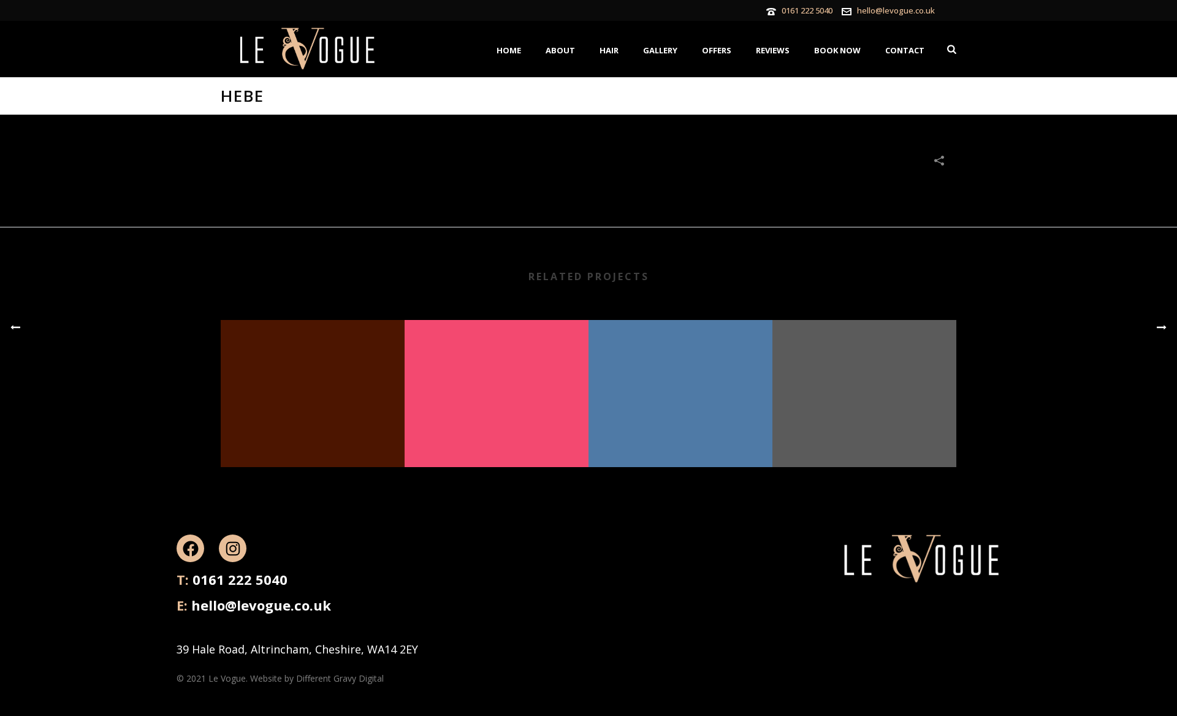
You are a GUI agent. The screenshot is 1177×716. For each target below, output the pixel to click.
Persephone (864, 435)
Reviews (773, 50)
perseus (496, 435)
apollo (312, 435)
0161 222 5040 (807, 10)
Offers (716, 50)
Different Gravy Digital (340, 678)
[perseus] (496, 369)
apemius (680, 435)
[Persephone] (864, 369)
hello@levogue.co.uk (896, 10)
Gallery (660, 50)
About (560, 50)
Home (509, 50)
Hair (609, 50)
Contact (904, 50)
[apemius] (680, 369)
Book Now (837, 50)
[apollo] (313, 369)
